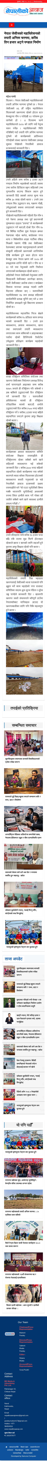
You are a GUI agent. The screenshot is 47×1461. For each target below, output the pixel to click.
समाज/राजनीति (13, 1447)
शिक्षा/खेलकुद (19, 1450)
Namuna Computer (29, 1456)
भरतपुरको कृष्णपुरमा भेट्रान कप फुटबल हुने (21, 947)
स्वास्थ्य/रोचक (17, 1453)
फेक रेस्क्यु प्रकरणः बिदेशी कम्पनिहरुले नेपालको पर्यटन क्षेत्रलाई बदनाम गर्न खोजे (27, 1063)
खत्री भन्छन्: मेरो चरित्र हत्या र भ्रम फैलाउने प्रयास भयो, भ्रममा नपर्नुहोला (28, 1018)
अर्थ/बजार (10, 1450)
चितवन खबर (24, 1447)
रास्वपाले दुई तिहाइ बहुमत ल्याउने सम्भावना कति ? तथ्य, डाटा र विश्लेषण (28, 987)
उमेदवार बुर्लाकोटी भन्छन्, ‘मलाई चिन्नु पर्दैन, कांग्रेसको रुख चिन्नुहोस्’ (28, 1079)
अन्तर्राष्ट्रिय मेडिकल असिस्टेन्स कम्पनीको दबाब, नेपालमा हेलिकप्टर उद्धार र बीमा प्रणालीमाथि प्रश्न (29, 1034)
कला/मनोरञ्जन (35, 1447)
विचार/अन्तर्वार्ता (27, 1453)
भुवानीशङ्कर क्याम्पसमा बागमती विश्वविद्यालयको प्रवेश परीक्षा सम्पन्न (28, 971)
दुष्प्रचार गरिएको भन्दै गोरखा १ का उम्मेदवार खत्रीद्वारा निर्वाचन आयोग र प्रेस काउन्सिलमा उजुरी (29, 1003)
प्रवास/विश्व (34, 1450)
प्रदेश (27, 1450)
